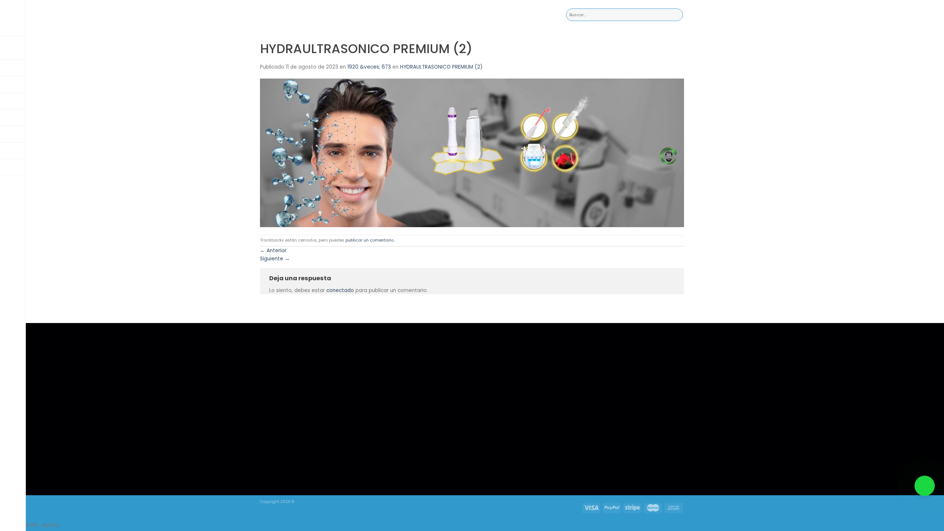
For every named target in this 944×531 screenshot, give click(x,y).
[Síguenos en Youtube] (604, 449)
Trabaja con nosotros (413, 375)
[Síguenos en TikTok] (589, 449)
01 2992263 (477, 356)
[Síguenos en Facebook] (574, 449)
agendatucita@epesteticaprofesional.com (511, 346)
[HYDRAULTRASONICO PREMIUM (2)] (472, 152)
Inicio (398, 346)
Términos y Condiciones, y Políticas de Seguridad (418, 388)
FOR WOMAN (405, 365)
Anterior (273, 250)
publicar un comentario (370, 240)
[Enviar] (677, 15)
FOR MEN (401, 356)
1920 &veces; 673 (369, 66)
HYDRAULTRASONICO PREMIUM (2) (441, 66)
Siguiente (275, 258)
